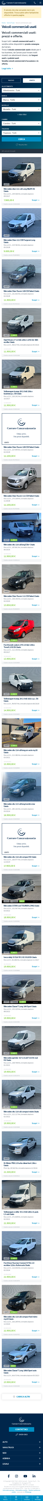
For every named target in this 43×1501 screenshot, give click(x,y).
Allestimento (7, 86)
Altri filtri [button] (22, 115)
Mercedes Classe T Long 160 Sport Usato (20, 1006)
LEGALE (6, 1464)
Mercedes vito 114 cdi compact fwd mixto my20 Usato (20, 1318)
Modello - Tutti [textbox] (9, 109)
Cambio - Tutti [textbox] (9, 123)
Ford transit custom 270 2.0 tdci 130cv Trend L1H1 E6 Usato (19, 646)
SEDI (4, 1453)
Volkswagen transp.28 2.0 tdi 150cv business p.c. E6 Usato (18, 392)
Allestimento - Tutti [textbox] (11, 90)
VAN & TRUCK (8, 1447)
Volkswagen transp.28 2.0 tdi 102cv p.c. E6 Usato (21, 700)
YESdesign (28, 1492)
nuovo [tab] (11, 80)
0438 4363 (23, 1434)
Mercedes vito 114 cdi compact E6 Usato (20, 857)
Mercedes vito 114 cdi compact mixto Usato (21, 1112)
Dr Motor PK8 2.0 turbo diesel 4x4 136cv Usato (20, 1164)
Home (4, 23)
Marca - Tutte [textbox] (9, 100)
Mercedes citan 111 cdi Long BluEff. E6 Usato (19, 190)
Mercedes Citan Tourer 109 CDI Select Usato (21, 291)
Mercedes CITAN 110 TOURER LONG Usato (21, 906)
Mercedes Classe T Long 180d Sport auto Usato (20, 1372)
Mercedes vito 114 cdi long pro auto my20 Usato (20, 751)
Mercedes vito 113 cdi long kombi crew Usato (19, 805)
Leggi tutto (6, 69)
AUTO (5, 1442)
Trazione (5, 129)
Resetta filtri (23, 145)
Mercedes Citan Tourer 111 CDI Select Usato (21, 496)
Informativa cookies (21, 1490)
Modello (5, 105)
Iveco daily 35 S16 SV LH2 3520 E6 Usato (20, 957)
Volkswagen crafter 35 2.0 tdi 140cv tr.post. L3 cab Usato (21, 1213)
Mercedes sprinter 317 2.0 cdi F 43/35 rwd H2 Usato (21, 1059)
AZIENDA (6, 1458)
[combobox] (21, 90)
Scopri (34, 200)
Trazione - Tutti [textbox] (9, 133)
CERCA (21, 139)
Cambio (4, 119)
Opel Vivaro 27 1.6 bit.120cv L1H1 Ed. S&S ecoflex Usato (21, 341)
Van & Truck (10, 23)
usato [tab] (32, 80)
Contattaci (21, 1429)
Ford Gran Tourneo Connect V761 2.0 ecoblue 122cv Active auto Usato (19, 1264)
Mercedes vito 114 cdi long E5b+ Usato (19, 545)
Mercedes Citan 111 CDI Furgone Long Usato (19, 241)
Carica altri (23, 1397)
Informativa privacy (8, 1490)
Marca (4, 96)
